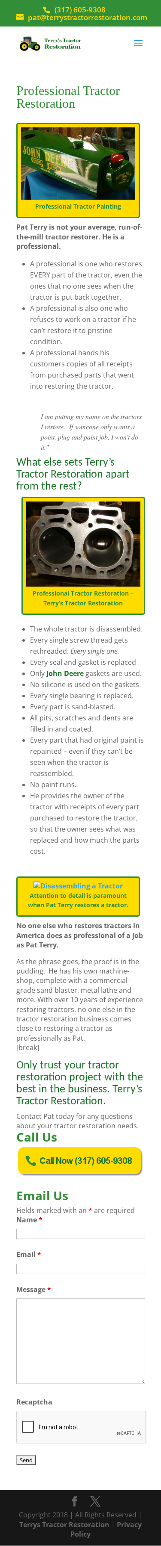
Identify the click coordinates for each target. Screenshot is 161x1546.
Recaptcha (34, 1402)
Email (28, 1254)
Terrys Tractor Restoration (64, 1524)
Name (29, 1219)
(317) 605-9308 (80, 10)
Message (33, 1289)
